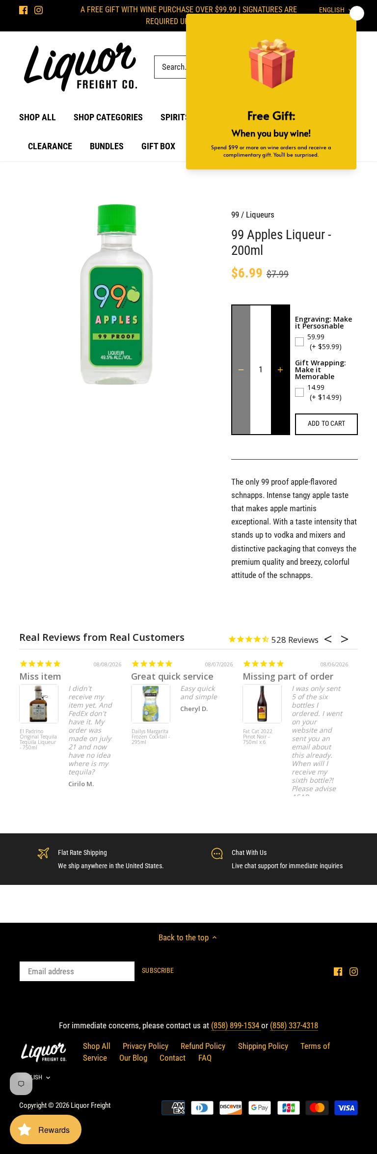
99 (235, 215)
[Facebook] (23, 10)
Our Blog (133, 1058)
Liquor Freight (90, 1105)
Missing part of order (287, 676)
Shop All (96, 1046)
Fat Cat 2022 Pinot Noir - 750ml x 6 (257, 737)
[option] (116, 295)
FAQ (205, 1058)
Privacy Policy (145, 1046)
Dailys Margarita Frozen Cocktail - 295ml (151, 737)
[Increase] (280, 370)
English (30, 1077)
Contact (173, 1058)
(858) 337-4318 (294, 1025)
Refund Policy (203, 1046)
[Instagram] (38, 10)
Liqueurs (260, 215)
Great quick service (172, 676)
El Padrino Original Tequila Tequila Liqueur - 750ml (38, 740)
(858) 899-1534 (236, 1025)
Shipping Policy (263, 1046)
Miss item (40, 676)
